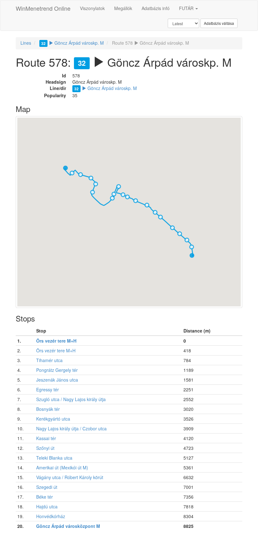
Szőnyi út (45, 448)
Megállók (123, 8)
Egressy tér (47, 389)
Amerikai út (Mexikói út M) (62, 467)
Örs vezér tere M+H (56, 341)
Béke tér (44, 497)
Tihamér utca (49, 360)
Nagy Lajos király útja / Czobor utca (71, 428)
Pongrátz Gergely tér (57, 370)
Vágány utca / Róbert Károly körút (69, 477)
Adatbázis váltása (219, 23)
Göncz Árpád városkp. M (72, 43)
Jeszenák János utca (57, 380)
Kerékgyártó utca (53, 419)
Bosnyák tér (48, 409)
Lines (25, 43)
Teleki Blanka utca (54, 458)
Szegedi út (46, 487)
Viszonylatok (92, 8)
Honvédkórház (50, 516)
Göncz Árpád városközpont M (68, 526)
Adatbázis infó (156, 8)
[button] (192, 255)
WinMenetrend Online (43, 8)
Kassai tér (46, 438)
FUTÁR (187, 8)
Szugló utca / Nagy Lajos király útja (71, 399)
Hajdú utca (47, 506)
